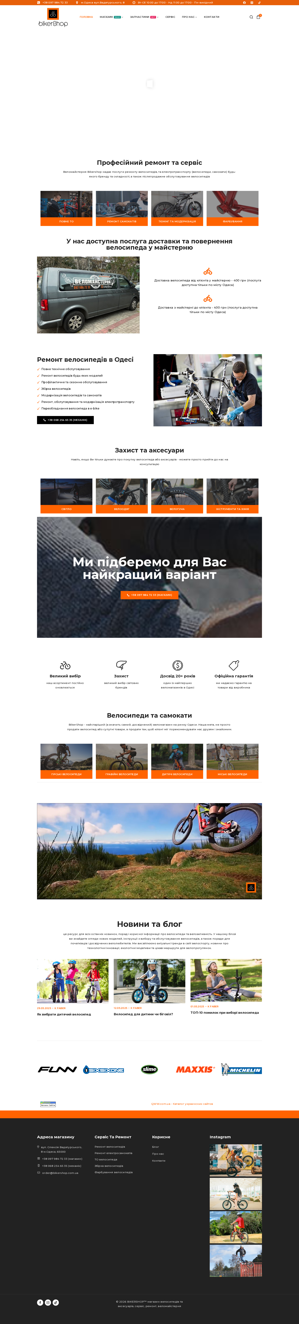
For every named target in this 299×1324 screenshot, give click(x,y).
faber (61, 1008)
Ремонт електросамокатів (114, 1153)
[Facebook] (244, 2)
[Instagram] (252, 2)
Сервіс (170, 16)
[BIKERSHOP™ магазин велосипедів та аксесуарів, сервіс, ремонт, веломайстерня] (54, 16)
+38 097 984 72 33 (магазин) (62, 1158)
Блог (155, 1146)
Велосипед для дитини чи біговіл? (143, 1014)
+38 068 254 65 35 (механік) (61, 1165)
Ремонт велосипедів (110, 1146)
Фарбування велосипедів (114, 1172)
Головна (86, 16)
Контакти (211, 16)
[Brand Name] (57, 1069)
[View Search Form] (251, 17)
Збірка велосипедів (109, 1165)
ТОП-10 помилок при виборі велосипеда (225, 1013)
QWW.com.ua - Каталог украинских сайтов (182, 1103)
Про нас (158, 1153)
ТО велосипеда (106, 1159)
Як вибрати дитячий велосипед (64, 1014)
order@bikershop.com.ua (60, 1173)
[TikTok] (259, 2)
